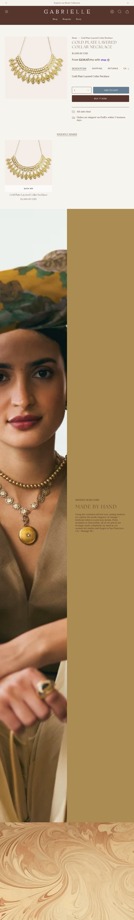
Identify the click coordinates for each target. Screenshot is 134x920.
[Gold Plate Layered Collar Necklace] (28, 166)
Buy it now (100, 98)
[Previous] (6, 2)
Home (74, 38)
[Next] (127, 2)
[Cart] (127, 11)
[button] (55, 19)
